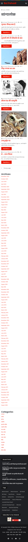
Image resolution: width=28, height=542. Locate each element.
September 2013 (5, 325)
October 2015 (4, 294)
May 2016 (3, 287)
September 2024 (5, 189)
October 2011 (4, 366)
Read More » (6, 32)
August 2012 (4, 346)
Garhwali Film (11, 496)
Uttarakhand (15, 510)
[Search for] (26, 4)
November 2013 (5, 320)
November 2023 (5, 197)
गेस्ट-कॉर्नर (3, 429)
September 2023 (5, 199)
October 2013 (4, 322)
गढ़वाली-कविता (4, 427)
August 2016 (4, 284)
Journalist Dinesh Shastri (7, 502)
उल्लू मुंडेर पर (5, 141)
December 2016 (5, 279)
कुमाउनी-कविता (4, 424)
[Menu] (2, 4)
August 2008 (4, 405)
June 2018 (3, 251)
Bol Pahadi (4, 22)
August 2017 (4, 271)
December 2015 (5, 289)
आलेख (2, 416)
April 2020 (3, 222)
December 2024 (5, 186)
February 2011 (4, 387)
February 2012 (4, 358)
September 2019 (5, 233)
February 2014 (4, 312)
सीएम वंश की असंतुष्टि (9, 101)
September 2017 (5, 269)
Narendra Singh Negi (13, 507)
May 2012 (3, 353)
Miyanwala (4, 507)
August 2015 (4, 299)
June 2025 (3, 181)
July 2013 (3, 330)
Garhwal (4, 496)
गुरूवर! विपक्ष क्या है (8, 24)
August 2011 (4, 371)
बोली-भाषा (3, 434)
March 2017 (4, 276)
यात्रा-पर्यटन (3, 437)
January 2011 (4, 389)
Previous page (7, 168)
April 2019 (3, 245)
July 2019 (3, 238)
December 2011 (5, 364)
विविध (2, 439)
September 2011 (5, 369)
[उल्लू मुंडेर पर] (14, 124)
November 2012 (5, 343)
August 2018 (4, 248)
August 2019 (4, 235)
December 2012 (5, 340)
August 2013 (4, 328)
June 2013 (3, 333)
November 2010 (5, 394)
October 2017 (4, 266)
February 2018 (4, 256)
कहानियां (2, 421)
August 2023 (4, 202)
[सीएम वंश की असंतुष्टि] (14, 88)
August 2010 (4, 402)
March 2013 (4, 335)
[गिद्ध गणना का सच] (14, 57)
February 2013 (4, 338)
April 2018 (3, 253)
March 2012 (4, 356)
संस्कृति (2, 445)
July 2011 (3, 374)
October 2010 (4, 397)
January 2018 (4, 258)
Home (3, 10)
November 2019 (5, 227)
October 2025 (4, 179)
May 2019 (3, 243)
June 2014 (3, 304)
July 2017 (3, 274)
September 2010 (5, 400)
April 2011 (3, 382)
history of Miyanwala (16, 499)
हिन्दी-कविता (3, 450)
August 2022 (4, 204)
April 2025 (3, 184)
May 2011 (3, 379)
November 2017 (5, 263)
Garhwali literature (6, 499)
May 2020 (3, 220)
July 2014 (3, 302)
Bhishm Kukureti (14, 491)
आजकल (2, 414)
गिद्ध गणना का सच (8, 68)
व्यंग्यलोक (3, 442)
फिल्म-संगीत (3, 432)
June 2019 (3, 240)
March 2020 (4, 225)
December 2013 (5, 317)
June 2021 (3, 217)
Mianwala (19, 504)
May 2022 (3, 209)
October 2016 (4, 281)
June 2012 (3, 351)
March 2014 (4, 310)
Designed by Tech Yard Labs (14, 529)
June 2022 (3, 207)
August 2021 (4, 212)
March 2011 (4, 384)
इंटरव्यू (2, 419)
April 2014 (3, 307)
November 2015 (5, 292)
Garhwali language (20, 496)
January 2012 (4, 361)
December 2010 (5, 392)
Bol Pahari (4, 494)
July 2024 (3, 194)
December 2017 (5, 261)
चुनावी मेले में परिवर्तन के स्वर (11, 38)
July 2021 (3, 215)
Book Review (11, 494)
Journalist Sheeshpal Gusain (8, 504)
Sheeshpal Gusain (6, 510)
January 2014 (4, 315)
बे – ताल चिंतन (6, 154)
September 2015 (5, 297)
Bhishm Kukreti (5, 491)
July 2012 (3, 348)
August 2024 (4, 191)
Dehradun (19, 494)
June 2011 (3, 376)
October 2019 (4, 230)
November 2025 (5, 176)
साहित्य (2, 447)
